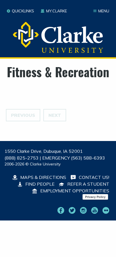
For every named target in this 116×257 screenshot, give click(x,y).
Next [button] (54, 115)
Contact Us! (93, 177)
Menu (103, 11)
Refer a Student (87, 184)
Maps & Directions (42, 177)
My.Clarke (56, 11)
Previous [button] (23, 115)
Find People (39, 184)
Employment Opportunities (74, 191)
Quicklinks (23, 11)
